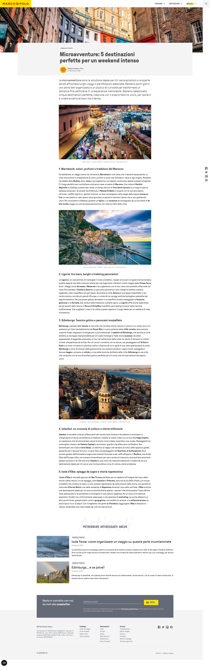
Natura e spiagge (125, 639)
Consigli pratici (125, 629)
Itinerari (122, 634)
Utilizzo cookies (168, 653)
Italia (102, 629)
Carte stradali (84, 631)
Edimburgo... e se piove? (88, 567)
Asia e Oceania (105, 641)
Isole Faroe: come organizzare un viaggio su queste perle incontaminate (121, 542)
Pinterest (206, 180)
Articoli (190, 4)
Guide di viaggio (85, 629)
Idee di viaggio (125, 631)
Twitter (206, 172)
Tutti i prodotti (84, 636)
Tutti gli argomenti (126, 641)
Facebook (206, 168)
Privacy (158, 653)
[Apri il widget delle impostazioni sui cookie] (4, 663)
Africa (102, 634)
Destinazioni (174, 4)
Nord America (104, 636)
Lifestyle (123, 636)
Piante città (84, 634)
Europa (102, 631)
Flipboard (206, 176)
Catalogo (158, 4)
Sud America (104, 639)
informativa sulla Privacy (129, 609)
